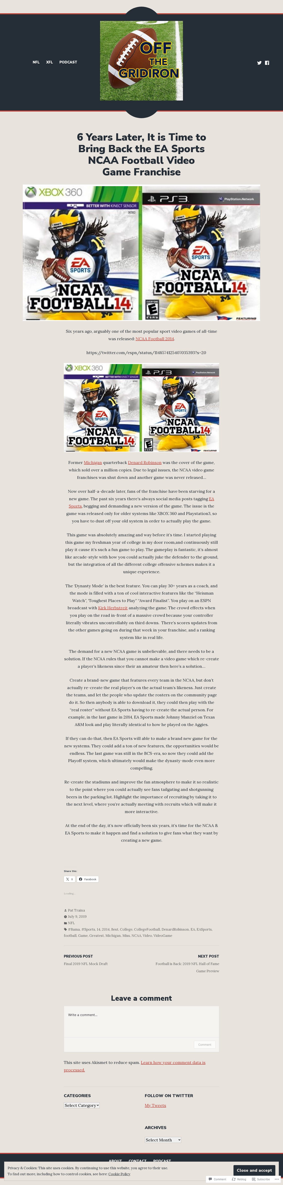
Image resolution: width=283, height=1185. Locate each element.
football (70, 935)
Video (147, 935)
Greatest (96, 935)
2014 (106, 929)
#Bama (74, 929)
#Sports (88, 929)
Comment (204, 1044)
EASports (204, 929)
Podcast (68, 62)
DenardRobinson (175, 929)
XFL (49, 62)
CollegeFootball (147, 929)
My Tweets (155, 1105)
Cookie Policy (119, 1174)
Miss (126, 935)
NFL (36, 62)
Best (114, 929)
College (126, 929)
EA (193, 929)
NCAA (136, 935)
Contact (138, 1161)
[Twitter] (260, 62)
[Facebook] (266, 62)
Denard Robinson (145, 462)
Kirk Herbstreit (113, 607)
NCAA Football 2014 (155, 338)
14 (98, 929)
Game (83, 935)
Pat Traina (76, 910)
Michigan (93, 462)
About (115, 1161)
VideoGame (163, 935)
